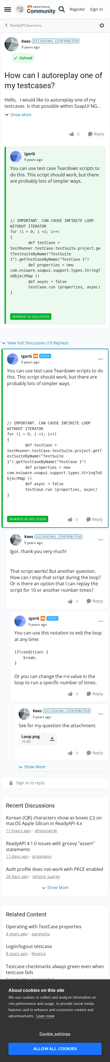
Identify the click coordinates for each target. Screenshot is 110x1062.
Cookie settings (55, 1034)
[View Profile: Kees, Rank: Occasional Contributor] (12, 44)
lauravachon (43, 979)
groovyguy (42, 856)
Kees (25, 41)
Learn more (45, 1016)
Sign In (96, 9)
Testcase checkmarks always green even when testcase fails (55, 969)
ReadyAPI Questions (25, 25)
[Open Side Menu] (7, 9)
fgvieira (39, 953)
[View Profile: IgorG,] (15, 156)
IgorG (29, 153)
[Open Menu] (102, 25)
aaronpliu (41, 933)
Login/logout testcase (29, 946)
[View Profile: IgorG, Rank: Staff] (12, 359)
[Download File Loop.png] (52, 739)
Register (77, 9)
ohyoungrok (46, 830)
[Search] (61, 9)
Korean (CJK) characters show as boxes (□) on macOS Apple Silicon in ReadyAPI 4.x (54, 821)
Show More (21, 114)
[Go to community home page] (35, 9)
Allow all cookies (55, 1049)
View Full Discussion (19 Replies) (37, 343)
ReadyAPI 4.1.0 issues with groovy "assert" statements (50, 846)
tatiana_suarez (46, 876)
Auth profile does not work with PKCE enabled (54, 869)
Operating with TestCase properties (44, 927)
